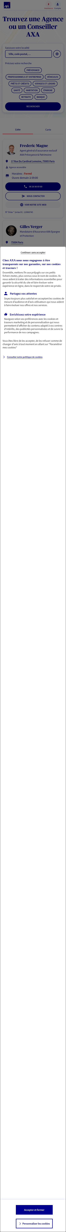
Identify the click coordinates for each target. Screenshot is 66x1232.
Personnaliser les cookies (36, 1223)
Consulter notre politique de (24, 357)
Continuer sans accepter (33, 252)
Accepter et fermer (34, 1209)
